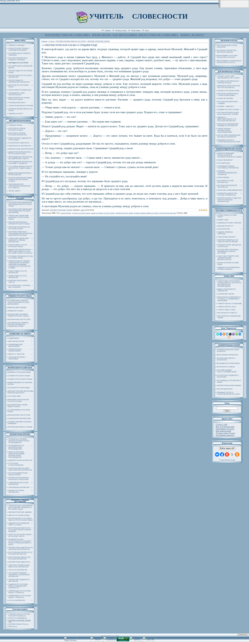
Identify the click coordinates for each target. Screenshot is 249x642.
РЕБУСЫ (11, 626)
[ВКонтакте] (220, 334)
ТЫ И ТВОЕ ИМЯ (14, 396)
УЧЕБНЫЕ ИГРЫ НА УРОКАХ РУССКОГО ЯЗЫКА (19, 615)
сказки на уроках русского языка (103, 213)
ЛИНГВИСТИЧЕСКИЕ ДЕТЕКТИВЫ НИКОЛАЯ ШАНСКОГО (19, 392)
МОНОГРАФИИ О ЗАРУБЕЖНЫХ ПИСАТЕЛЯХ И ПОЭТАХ (228, 61)
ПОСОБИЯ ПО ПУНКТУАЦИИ (19, 388)
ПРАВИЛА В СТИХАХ (15, 311)
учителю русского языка (81, 213)
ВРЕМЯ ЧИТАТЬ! (101, 35)
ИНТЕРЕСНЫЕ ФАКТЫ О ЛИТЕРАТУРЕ (225, 359)
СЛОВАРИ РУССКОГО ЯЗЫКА (19, 376)
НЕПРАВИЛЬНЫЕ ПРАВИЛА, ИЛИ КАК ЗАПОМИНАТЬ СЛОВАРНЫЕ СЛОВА (17, 324)
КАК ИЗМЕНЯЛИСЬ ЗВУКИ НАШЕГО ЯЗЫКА (16, 405)
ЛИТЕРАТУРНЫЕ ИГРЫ (17, 624)
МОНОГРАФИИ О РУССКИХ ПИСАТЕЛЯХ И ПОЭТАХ (226, 56)
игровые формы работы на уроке (146, 213)
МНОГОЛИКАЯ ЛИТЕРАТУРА (227, 355)
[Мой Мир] (239, 334)
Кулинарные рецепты (225, 435)
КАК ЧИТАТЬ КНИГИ (125, 35)
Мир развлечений (223, 431)
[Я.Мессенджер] (217, 334)
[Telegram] (227, 334)
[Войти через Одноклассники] (237, 454)
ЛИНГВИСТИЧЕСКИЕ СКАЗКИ (19, 620)
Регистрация (135, 30)
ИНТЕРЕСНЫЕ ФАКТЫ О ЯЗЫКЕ (20, 427)
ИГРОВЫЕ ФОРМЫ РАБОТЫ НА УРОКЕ (71, 41)
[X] (230, 334)
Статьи (51, 41)
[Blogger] (229, 337)
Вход (147, 30)
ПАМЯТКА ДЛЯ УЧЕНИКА (17, 307)
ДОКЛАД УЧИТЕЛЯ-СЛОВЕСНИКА (158, 35)
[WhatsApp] (236, 334)
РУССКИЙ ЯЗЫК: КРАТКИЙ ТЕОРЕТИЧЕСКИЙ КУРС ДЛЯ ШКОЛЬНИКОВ (17, 302)
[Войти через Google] (232, 454)
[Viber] (233, 334)
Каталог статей (120, 30)
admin (83, 210)
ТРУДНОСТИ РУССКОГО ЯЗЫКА (20, 379)
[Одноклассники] (224, 334)
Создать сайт (221, 424)
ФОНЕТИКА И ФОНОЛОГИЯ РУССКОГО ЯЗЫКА (17, 400)
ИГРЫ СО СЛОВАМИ (16, 618)
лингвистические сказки (124, 213)
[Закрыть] (219, 7)
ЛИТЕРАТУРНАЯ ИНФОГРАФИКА (229, 385)
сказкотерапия (65, 213)
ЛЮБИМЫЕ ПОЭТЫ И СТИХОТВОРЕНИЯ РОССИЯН (228, 393)
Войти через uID (227, 448)
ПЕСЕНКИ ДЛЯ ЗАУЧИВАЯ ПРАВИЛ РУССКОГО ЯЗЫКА (17, 315)
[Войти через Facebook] (222, 454)
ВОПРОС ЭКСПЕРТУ (192, 35)
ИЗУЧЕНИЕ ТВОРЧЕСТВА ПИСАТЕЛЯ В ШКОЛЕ (226, 51)
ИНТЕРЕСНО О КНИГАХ (226, 367)
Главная (108, 30)
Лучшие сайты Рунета (225, 433)
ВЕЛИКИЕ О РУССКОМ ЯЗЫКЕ (19, 372)
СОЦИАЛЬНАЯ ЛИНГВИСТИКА (19, 418)
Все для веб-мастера (225, 427)
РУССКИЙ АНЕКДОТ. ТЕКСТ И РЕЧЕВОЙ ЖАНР (226, 371)
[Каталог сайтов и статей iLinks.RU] (136, 641)
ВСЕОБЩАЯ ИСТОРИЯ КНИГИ (228, 363)
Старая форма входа (227, 460)
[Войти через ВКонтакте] (217, 454)
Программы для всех (225, 429)
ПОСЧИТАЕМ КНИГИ (224, 389)
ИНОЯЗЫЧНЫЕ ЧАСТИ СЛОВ (19, 319)
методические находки (167, 213)
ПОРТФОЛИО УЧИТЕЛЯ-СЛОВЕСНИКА (67, 35)
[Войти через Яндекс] (227, 454)
